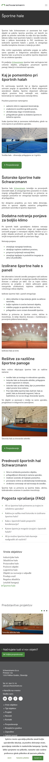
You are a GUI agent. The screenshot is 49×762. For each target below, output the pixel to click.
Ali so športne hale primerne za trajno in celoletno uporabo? (24, 507)
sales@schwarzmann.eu (12, 686)
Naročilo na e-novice (12, 691)
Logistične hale (10, 570)
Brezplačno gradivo (13, 728)
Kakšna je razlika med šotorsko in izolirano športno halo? (25, 515)
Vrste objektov (12, 551)
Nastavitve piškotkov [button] (22, 758)
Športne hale (9, 586)
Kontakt (8, 720)
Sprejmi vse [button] (37, 758)
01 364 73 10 (11, 684)
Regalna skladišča (11, 579)
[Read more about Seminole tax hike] (45, 5)
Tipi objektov (10, 709)
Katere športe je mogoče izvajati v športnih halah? (25, 530)
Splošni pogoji (11, 736)
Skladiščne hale (10, 561)
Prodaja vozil (9, 576)
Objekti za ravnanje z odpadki (17, 573)
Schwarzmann (17, 62)
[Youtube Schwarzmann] (5, 699)
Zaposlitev (9, 732)
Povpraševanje (12, 165)
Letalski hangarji (11, 583)
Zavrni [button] (9, 758)
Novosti (8, 716)
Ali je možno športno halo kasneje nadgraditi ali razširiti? (21, 538)
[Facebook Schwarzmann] (15, 699)
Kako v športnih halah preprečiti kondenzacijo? (20, 522)
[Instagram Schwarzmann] (21, 699)
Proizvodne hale (11, 564)
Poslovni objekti (10, 567)
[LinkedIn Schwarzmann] (10, 699)
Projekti (8, 712)
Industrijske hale (11, 557)
